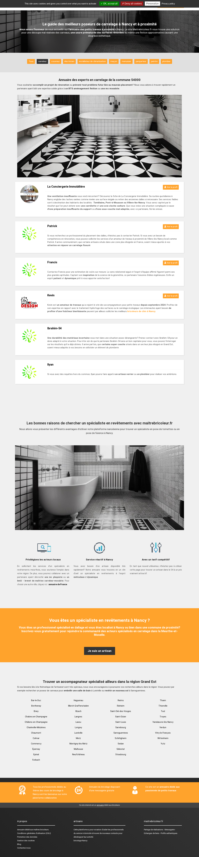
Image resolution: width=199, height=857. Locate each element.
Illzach (78, 711)
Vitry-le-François (163, 733)
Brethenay (36, 706)
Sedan (121, 743)
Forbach (36, 760)
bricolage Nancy (80, 840)
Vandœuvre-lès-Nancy (163, 722)
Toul (163, 711)
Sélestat (121, 749)
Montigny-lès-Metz (78, 743)
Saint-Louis (120, 722)
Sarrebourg (120, 727)
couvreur (55, 61)
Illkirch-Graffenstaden (78, 706)
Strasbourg (120, 754)
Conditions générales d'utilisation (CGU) (34, 833)
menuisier (126, 61)
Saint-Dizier (120, 716)
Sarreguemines (120, 733)
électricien (69, 61)
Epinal (36, 754)
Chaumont (36, 733)
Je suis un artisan (99, 651)
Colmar (36, 738)
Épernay (36, 749)
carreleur (42, 61)
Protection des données (27, 837)
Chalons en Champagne (36, 716)
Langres (78, 716)
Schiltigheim (120, 738)
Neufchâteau (78, 754)
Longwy (78, 727)
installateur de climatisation (92, 61)
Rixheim (120, 706)
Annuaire (20, 830)
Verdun (163, 727)
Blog (19, 844)
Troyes (163, 716)
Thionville (163, 706)
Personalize (152, 3)
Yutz (163, 743)
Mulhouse (78, 749)
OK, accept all (110, 3)
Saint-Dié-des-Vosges (120, 711)
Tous (31, 61)
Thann (163, 700)
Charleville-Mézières (36, 727)
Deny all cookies (133, 3)
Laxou (78, 722)
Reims (121, 700)
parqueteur (141, 61)
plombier (166, 61)
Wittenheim (162, 738)
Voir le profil (171, 187)
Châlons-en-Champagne (36, 722)
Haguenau (78, 700)
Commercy (36, 743)
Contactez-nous (24, 848)
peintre (154, 61)
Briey (36, 711)
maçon (113, 61)
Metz (78, 738)
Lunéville (78, 733)
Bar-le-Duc (36, 700)
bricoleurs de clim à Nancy (141, 311)
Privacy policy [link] (168, 3)
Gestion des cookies (26, 840)
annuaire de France (58, 584)
